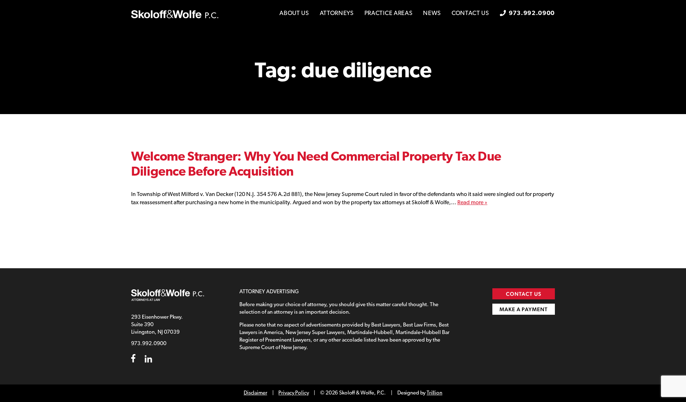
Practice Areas (388, 13)
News (432, 13)
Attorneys (337, 13)
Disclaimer (255, 393)
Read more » (472, 203)
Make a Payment (523, 309)
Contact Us (470, 13)
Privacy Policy (293, 393)
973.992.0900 (532, 13)
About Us (294, 13)
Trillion (434, 393)
